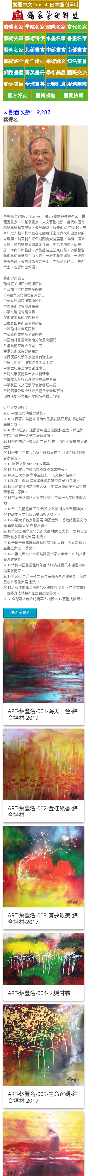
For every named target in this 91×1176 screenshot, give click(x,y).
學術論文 (56, 61)
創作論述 (35, 61)
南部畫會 (77, 50)
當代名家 (77, 27)
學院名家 (35, 27)
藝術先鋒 (14, 38)
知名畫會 (77, 61)
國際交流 (77, 72)
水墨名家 (56, 38)
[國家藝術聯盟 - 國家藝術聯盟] (45, 15)
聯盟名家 (14, 27)
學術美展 (56, 72)
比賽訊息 (56, 84)
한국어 (71, 4)
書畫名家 (77, 38)
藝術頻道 (45, 95)
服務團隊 (77, 84)
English (41, 4)
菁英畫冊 (35, 72)
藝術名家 (14, 50)
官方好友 (17, 95)
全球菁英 (35, 84)
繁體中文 (22, 4)
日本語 (56, 4)
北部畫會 (35, 50)
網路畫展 (14, 72)
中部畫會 (56, 50)
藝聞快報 (73, 95)
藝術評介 (14, 61)
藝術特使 (35, 38)
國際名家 (56, 27)
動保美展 (14, 84)
